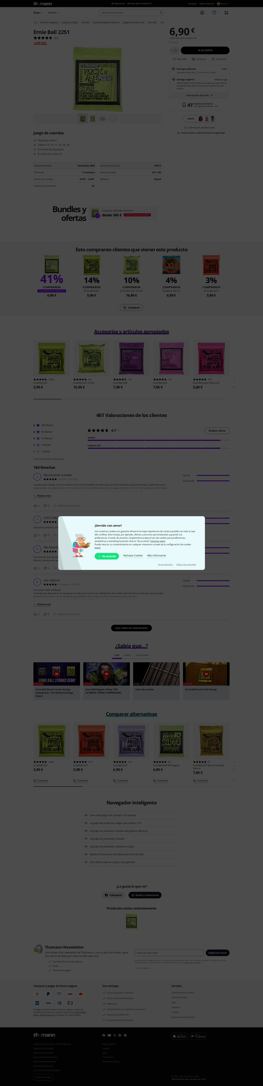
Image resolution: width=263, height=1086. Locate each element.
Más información (156, 555)
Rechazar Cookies (133, 555)
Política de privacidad (186, 564)
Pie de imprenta (165, 564)
